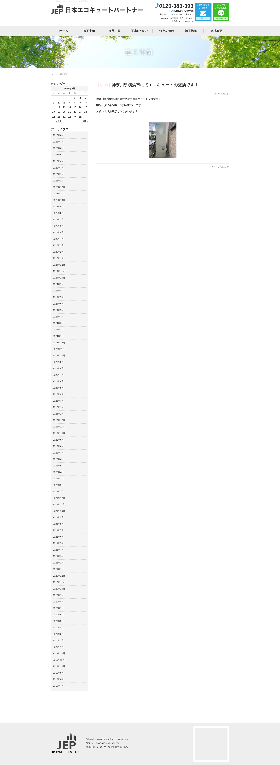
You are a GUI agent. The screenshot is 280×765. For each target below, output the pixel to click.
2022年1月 (58, 491)
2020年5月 (58, 621)
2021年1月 (58, 569)
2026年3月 (58, 167)
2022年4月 (58, 472)
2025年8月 (58, 213)
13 (64, 107)
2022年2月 (58, 485)
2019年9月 (58, 673)
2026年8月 (58, 135)
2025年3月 (58, 245)
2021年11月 (59, 504)
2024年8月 (58, 290)
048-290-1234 (183, 11)
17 (85, 107)
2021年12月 (59, 498)
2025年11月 (59, 193)
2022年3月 (58, 478)
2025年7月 (58, 219)
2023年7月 (58, 375)
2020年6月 (58, 614)
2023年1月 (58, 413)
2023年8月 (58, 368)
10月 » (84, 121)
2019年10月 (59, 666)
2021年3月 (58, 556)
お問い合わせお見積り (203, 12)
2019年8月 (58, 679)
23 (80, 111)
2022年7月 (58, 452)
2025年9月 (58, 206)
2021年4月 (58, 549)
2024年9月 (58, 284)
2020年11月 (59, 582)
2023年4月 (58, 394)
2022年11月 (59, 426)
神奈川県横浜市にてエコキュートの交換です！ (155, 84)
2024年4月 (58, 316)
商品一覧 (114, 31)
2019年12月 (59, 653)
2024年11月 (59, 271)
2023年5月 (58, 388)
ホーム (63, 31)
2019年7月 (58, 685)
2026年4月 (58, 161)
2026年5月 (58, 154)
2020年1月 (58, 647)
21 (69, 111)
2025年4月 (58, 239)
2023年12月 (59, 342)
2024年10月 (59, 277)
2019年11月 (59, 660)
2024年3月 (58, 323)
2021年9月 (58, 517)
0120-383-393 (176, 6)
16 (80, 107)
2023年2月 (58, 407)
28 (69, 116)
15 (75, 107)
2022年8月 (58, 446)
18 (53, 111)
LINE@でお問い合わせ (221, 12)
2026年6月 (58, 148)
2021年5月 (58, 543)
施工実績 (89, 31)
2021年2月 (58, 562)
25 (53, 116)
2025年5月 (58, 232)
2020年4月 (58, 627)
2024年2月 (58, 329)
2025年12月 (59, 187)
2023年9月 (58, 362)
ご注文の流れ (165, 31)
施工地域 (191, 31)
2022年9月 (58, 439)
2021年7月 (58, 530)
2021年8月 (58, 524)
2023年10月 (59, 355)
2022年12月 (59, 420)
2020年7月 (58, 608)
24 (85, 111)
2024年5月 (58, 310)
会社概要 (216, 31)
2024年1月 (58, 336)
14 (69, 107)
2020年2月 (58, 640)
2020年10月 (59, 588)
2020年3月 (58, 634)
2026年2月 (58, 174)
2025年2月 (58, 252)
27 (64, 116)
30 (80, 116)
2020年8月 (58, 601)
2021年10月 (59, 511)
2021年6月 (58, 537)
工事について (140, 31)
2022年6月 (58, 459)
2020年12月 (59, 575)
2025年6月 (58, 226)
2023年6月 (58, 381)
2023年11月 (59, 349)
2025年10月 (59, 200)
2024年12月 (59, 264)
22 (75, 111)
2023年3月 (58, 400)
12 (59, 107)
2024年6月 (58, 303)
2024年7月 (58, 297)
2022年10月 (59, 433)
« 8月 (59, 121)
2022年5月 (58, 465)
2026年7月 (58, 141)
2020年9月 (58, 595)
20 (64, 111)
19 (59, 111)
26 (59, 116)
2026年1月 (58, 180)
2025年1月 (58, 258)
